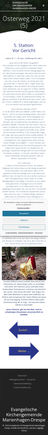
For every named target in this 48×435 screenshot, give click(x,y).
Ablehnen (24, 220)
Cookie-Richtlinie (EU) (22, 387)
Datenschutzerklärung (25, 233)
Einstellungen (24, 227)
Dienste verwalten (23, 208)
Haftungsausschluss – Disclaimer (22, 379)
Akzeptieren (24, 213)
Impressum (39, 233)
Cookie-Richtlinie (11, 233)
